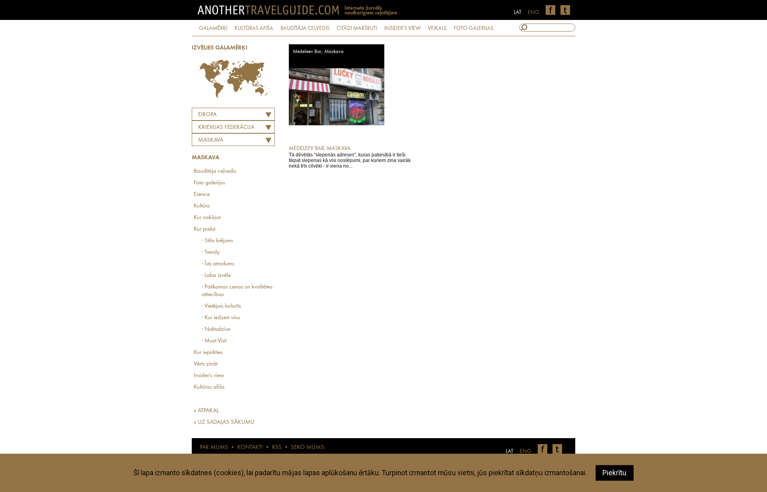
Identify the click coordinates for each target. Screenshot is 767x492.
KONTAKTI (250, 448)
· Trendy (211, 252)
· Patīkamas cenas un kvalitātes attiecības (237, 291)
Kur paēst (204, 229)
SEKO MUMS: (308, 448)
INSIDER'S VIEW (402, 28)
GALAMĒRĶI (213, 28)
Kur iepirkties (208, 353)
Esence (202, 195)
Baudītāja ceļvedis (215, 171)
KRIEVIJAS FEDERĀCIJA (226, 127)
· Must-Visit (214, 341)
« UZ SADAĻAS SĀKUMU (224, 422)
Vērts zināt (205, 364)
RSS (277, 448)
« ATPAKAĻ (206, 411)
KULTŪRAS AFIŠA (253, 28)
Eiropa (207, 115)
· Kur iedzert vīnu (221, 318)
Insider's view (209, 376)
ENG (533, 12)
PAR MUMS (214, 448)
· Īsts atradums (218, 264)
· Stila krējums (217, 241)
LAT (517, 12)
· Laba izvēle (216, 276)
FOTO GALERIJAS (473, 28)
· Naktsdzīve (216, 329)
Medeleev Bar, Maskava (318, 51)
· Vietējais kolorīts (221, 306)
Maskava (210, 140)
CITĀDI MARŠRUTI (357, 28)
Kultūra (202, 206)
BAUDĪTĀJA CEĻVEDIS (305, 28)
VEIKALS (437, 28)
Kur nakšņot (207, 218)
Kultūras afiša (209, 387)
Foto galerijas (209, 183)
